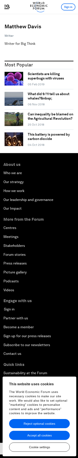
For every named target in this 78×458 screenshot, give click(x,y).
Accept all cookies (39, 435)
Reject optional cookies (39, 423)
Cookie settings (39, 447)
